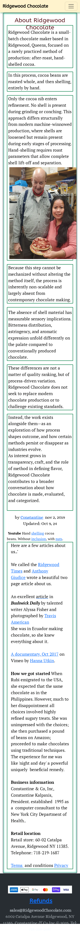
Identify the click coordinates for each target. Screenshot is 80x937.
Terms (17, 865)
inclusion (38, 539)
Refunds (41, 900)
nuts (59, 539)
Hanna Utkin (42, 660)
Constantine (31, 517)
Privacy (61, 865)
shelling (37, 533)
